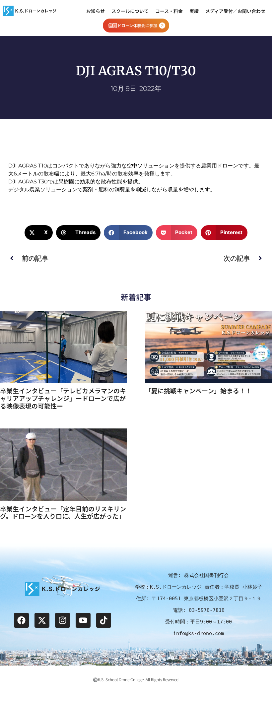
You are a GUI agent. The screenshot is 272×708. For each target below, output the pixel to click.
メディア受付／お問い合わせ (235, 11)
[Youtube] (83, 620)
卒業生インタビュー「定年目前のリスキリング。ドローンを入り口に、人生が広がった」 (63, 512)
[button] (39, 232)
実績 (194, 11)
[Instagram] (62, 620)
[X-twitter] (41, 620)
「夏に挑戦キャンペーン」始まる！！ (198, 390)
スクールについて (130, 11)
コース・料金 (169, 11)
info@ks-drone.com (198, 633)
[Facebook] (21, 620)
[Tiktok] (103, 620)
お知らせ (95, 11)
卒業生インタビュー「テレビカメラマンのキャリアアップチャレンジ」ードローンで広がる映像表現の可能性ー (63, 398)
